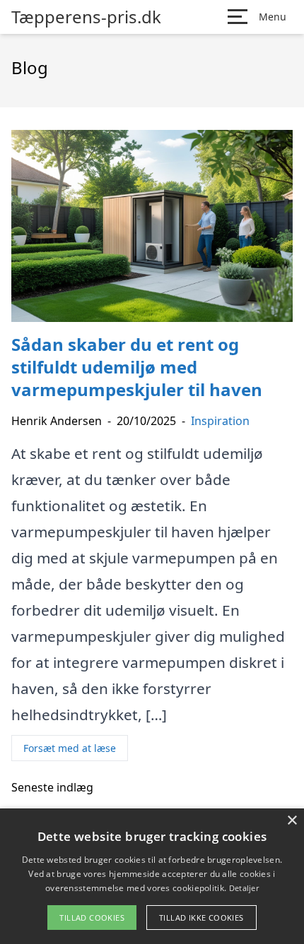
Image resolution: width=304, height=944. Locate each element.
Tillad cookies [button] (91, 917)
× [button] (291, 820)
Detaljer (244, 888)
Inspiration (220, 421)
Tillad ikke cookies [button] (201, 917)
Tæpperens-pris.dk (86, 17)
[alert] (152, 876)
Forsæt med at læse (69, 748)
